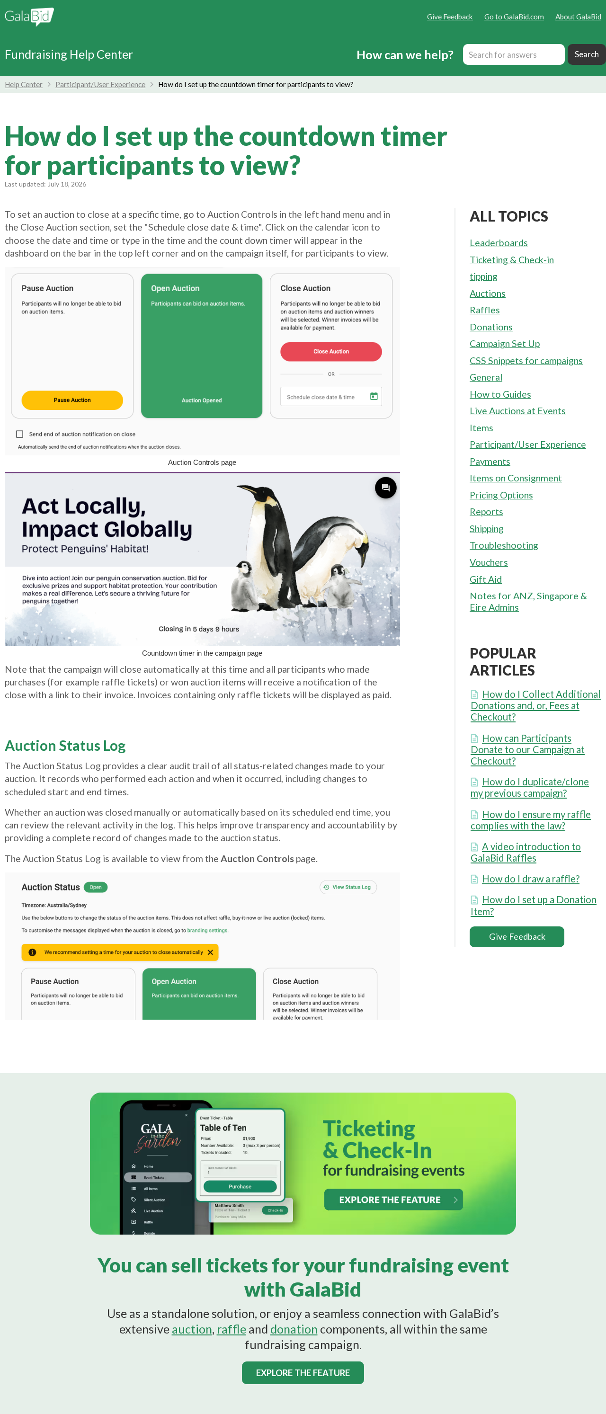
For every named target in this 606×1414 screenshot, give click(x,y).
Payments (490, 461)
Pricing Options (501, 494)
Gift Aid (486, 579)
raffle (231, 1329)
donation (294, 1329)
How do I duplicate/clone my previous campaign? (530, 787)
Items (481, 427)
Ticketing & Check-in (512, 259)
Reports (486, 511)
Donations (491, 326)
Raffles (485, 309)
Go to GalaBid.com (514, 16)
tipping (484, 276)
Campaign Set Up (505, 343)
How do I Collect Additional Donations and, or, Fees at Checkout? (536, 705)
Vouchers (489, 562)
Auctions (488, 293)
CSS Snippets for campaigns (526, 360)
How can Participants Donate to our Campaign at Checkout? (528, 749)
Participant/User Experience (100, 84)
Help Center (24, 84)
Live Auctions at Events (518, 410)
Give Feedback (450, 16)
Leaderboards (499, 242)
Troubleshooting (504, 545)
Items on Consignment (516, 477)
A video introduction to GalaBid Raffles (526, 852)
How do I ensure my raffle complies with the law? (531, 820)
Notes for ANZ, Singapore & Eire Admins (528, 601)
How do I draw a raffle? (530, 878)
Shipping (487, 528)
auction (192, 1329)
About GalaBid (578, 16)
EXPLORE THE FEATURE (303, 1373)
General (486, 377)
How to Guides (500, 394)
